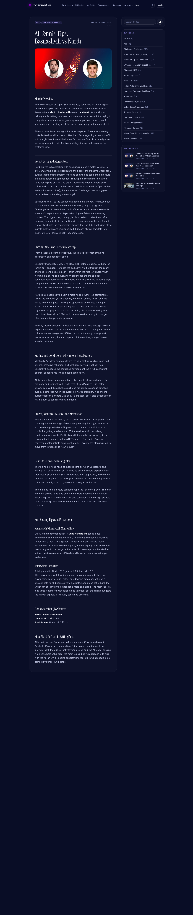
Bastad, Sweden (131, 138)
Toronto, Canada (131, 112)
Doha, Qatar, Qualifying (134, 107)
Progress (117, 5)
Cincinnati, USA (130, 70)
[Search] (152, 5)
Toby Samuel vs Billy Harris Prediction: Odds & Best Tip (147, 154)
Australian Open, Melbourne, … (137, 59)
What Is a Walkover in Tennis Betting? (147, 184)
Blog (137, 5)
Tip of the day (67, 5)
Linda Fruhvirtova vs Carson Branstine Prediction (147, 164)
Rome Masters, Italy (132, 102)
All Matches (79, 5)
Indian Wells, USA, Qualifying (136, 86)
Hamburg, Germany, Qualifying (137, 91)
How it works (128, 5)
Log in (160, 5)
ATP (37, 23)
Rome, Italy (129, 96)
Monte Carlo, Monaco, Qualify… (137, 133)
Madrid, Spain (130, 75)
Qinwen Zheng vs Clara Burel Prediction (147, 174)
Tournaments (103, 5)
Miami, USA (129, 80)
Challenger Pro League (134, 49)
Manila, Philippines (132, 123)
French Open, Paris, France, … (137, 54)
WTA (126, 38)
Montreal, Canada (131, 128)
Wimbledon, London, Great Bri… (137, 65)
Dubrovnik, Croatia (132, 117)
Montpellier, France (52, 23)
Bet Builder (91, 5)
